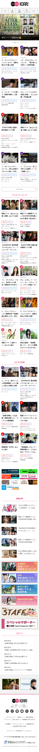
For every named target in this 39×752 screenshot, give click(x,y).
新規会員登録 (29, 717)
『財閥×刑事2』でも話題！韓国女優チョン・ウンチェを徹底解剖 (10, 418)
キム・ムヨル (32, 291)
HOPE (3, 458)
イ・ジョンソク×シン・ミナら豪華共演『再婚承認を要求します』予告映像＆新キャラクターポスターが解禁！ (10, 313)
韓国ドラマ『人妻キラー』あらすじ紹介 (9, 344)
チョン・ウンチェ (6, 426)
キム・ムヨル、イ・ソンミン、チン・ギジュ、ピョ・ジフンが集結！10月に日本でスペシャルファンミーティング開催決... (28, 282)
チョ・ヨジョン (25, 106)
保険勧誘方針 (30, 724)
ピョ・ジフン (32, 292)
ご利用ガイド (20, 717)
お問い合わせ (16, 719)
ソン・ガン (13, 291)
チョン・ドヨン (25, 108)
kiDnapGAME (5, 138)
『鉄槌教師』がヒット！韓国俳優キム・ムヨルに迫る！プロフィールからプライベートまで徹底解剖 (28, 449)
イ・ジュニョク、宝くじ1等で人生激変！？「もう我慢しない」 (29, 169)
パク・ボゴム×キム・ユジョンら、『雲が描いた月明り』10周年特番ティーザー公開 (29, 62)
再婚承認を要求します (7, 147)
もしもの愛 (32, 108)
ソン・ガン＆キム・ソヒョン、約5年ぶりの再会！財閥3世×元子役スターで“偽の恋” (10, 282)
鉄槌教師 (34, 294)
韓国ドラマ (32, 142)
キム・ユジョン (25, 71)
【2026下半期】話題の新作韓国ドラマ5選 (9, 129)
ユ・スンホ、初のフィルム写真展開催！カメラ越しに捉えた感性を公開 (10, 383)
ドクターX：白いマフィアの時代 (29, 257)
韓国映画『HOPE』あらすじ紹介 (10, 448)
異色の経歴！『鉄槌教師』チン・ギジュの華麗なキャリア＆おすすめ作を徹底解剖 (28, 345)
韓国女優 (31, 353)
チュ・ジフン (12, 324)
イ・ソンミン (24, 291)
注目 (4, 135)
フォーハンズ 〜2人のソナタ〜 (28, 430)
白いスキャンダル (6, 292)
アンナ (22, 224)
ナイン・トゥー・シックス (8, 143)
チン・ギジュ (24, 292)
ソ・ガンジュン (25, 142)
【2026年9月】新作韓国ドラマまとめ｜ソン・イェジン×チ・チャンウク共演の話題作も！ (10, 247)
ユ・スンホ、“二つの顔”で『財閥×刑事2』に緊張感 (10, 94)
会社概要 (7, 724)
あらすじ (34, 138)
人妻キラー (5, 355)
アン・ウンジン (25, 140)
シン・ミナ (5, 324)
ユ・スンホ (5, 103)
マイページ (7, 719)
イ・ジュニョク (25, 177)
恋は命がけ (28, 224)
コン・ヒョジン (11, 353)
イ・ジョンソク (6, 322)
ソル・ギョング (25, 103)
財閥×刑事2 (5, 104)
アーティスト (12, 68)
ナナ (12, 72)
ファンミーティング (26, 294)
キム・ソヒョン (6, 291)
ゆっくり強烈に (6, 145)
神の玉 (16, 147)
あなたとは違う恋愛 (26, 138)
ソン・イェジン (14, 71)
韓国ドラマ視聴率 (25, 226)
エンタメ (5, 68)
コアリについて (10, 717)
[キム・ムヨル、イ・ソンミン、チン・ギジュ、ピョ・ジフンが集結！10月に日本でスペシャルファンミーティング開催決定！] (28, 271)
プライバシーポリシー (18, 724)
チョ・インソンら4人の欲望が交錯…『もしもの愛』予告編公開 (29, 94)
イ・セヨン (13, 322)
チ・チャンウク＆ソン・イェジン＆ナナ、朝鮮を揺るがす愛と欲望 (10, 62)
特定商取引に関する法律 (19, 726)
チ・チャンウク (6, 72)
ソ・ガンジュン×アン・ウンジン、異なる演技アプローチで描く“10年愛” (10, 169)
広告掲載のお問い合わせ (28, 719)
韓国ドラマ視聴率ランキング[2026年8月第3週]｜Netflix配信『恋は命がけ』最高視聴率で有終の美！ (28, 216)
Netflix (22, 426)
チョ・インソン (25, 104)
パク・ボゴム (33, 71)
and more (19, 189)
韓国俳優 (23, 459)
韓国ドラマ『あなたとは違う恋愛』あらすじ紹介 (29, 129)
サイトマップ (10, 730)
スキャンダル (5, 71)
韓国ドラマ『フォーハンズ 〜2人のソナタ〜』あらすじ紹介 (28, 418)
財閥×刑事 (11, 103)
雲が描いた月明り (25, 72)
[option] (11, 684)
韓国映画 (15, 461)
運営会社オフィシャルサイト (24, 730)
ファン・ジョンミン (7, 461)
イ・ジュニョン (24, 428)
